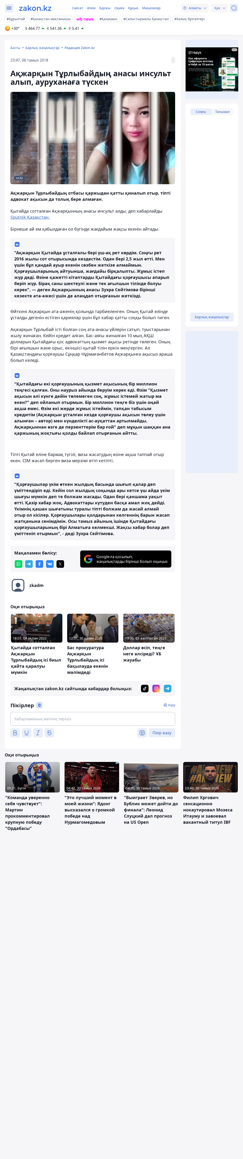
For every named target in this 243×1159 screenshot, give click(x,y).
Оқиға (119, 8)
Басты (15, 47)
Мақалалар (151, 8)
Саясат (77, 8)
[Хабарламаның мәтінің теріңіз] (92, 719)
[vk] (50, 564)
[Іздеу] (234, 8)
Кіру (171, 705)
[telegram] (29, 564)
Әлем (91, 8)
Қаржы (105, 8)
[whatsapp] (18, 564)
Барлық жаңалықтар (42, 47)
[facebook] (39, 564)
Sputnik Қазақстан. (30, 217)
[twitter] (60, 564)
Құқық (133, 8)
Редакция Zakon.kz (80, 47)
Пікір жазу (162, 732)
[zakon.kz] (35, 8)
